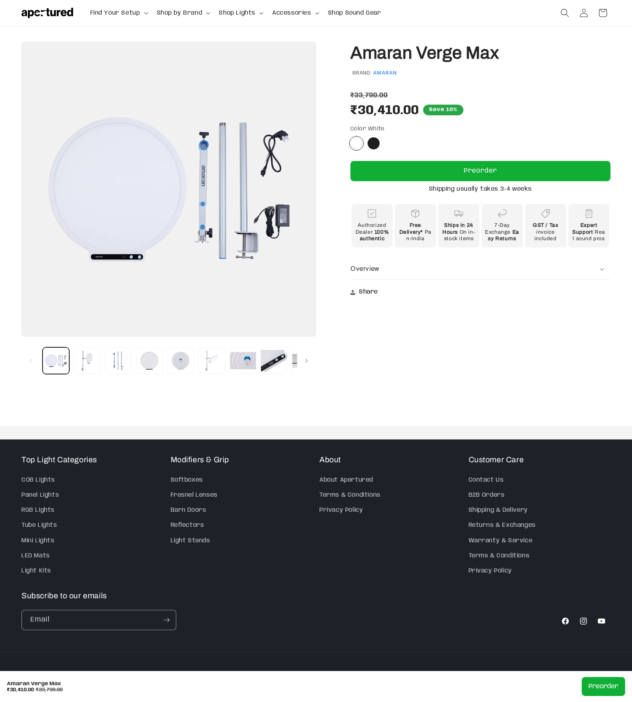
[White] (356, 143)
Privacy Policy (341, 510)
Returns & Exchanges (502, 525)
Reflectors (187, 525)
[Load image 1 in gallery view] (56, 360)
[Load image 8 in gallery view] (274, 360)
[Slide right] (306, 360)
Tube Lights (39, 525)
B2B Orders (487, 495)
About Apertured (346, 479)
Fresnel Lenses (194, 495)
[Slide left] (30, 360)
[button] (118, 13)
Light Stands (190, 540)
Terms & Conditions (349, 495)
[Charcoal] (374, 143)
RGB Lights (38, 510)
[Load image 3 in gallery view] (118, 360)
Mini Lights (38, 540)
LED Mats (35, 555)
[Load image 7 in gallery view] (243, 360)
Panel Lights (40, 495)
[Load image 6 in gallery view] (211, 360)
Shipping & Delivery (498, 510)
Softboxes (187, 479)
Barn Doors (188, 510)
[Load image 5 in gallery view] (180, 360)
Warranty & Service (501, 540)
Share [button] (368, 292)
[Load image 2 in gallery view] (87, 360)
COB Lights (38, 479)
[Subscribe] (166, 620)
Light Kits (36, 570)
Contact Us (486, 479)
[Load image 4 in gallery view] (149, 360)
